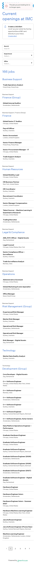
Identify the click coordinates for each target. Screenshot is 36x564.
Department (8, 54)
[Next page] (29, 549)
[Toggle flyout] (31, 55)
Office (6, 61)
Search (6, 46)
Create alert (12, 36)
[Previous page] (6, 549)
